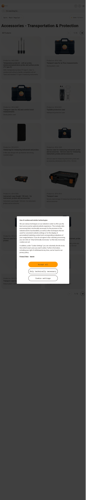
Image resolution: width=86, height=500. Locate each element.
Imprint (32, 256)
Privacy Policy (24, 256)
